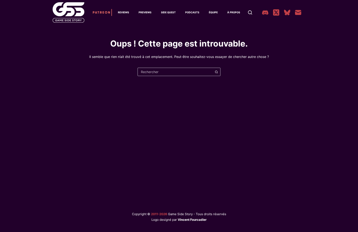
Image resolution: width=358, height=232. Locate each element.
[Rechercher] (250, 12)
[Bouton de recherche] (216, 72)
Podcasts (192, 12)
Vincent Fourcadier (192, 220)
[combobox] (175, 72)
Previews (145, 12)
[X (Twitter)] (276, 12)
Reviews (123, 12)
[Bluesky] (287, 12)
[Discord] (265, 12)
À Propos (233, 12)
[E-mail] (298, 12)
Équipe (213, 12)
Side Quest (168, 12)
